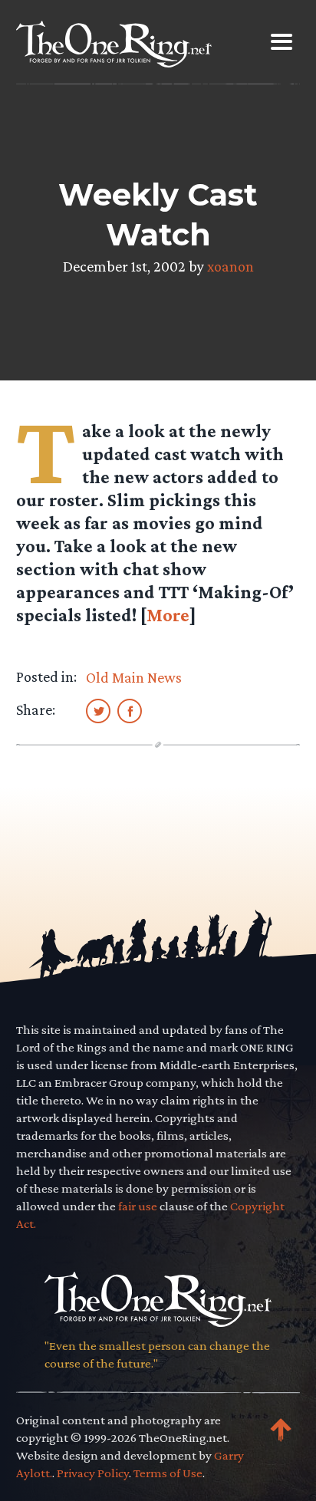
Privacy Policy (93, 1473)
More (167, 614)
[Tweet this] (98, 710)
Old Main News (134, 677)
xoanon (230, 266)
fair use (137, 1206)
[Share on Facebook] (129, 710)
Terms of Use (167, 1473)
